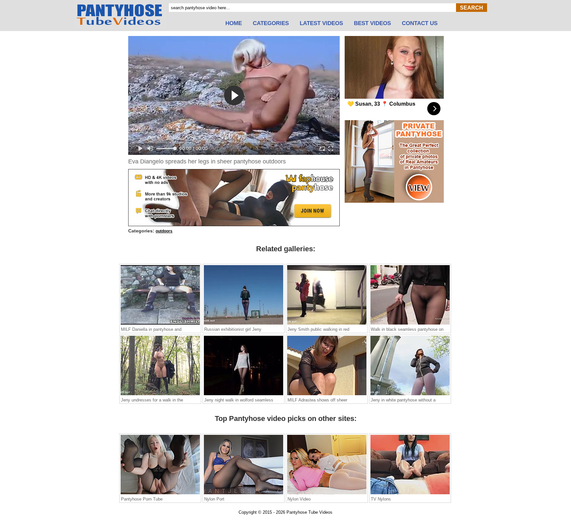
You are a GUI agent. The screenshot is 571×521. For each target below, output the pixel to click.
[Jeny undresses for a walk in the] (160, 395)
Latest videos (321, 23)
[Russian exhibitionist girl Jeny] (243, 324)
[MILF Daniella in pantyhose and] (160, 324)
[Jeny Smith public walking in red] (326, 324)
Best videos (372, 23)
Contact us (420, 23)
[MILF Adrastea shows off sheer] (326, 395)
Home (233, 23)
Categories (271, 23)
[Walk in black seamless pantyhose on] (410, 324)
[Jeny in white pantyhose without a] (410, 395)
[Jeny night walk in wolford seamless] (243, 395)
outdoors (164, 231)
